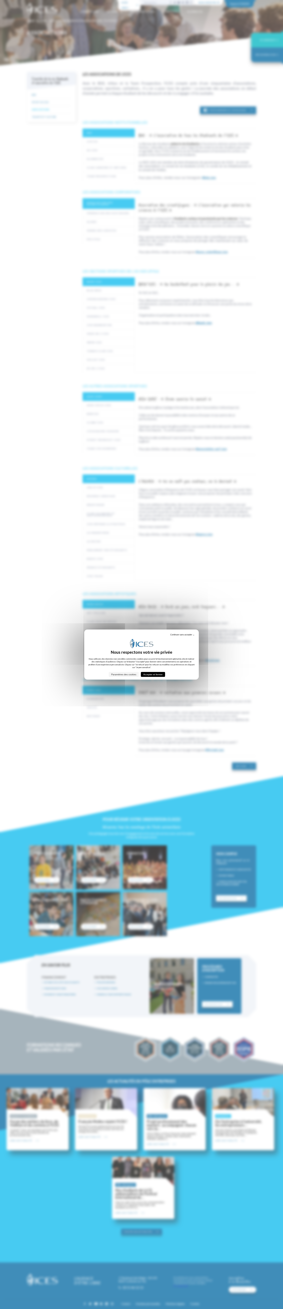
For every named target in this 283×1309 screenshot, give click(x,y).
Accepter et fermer (153, 674)
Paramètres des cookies (123, 674)
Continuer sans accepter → (182, 635)
